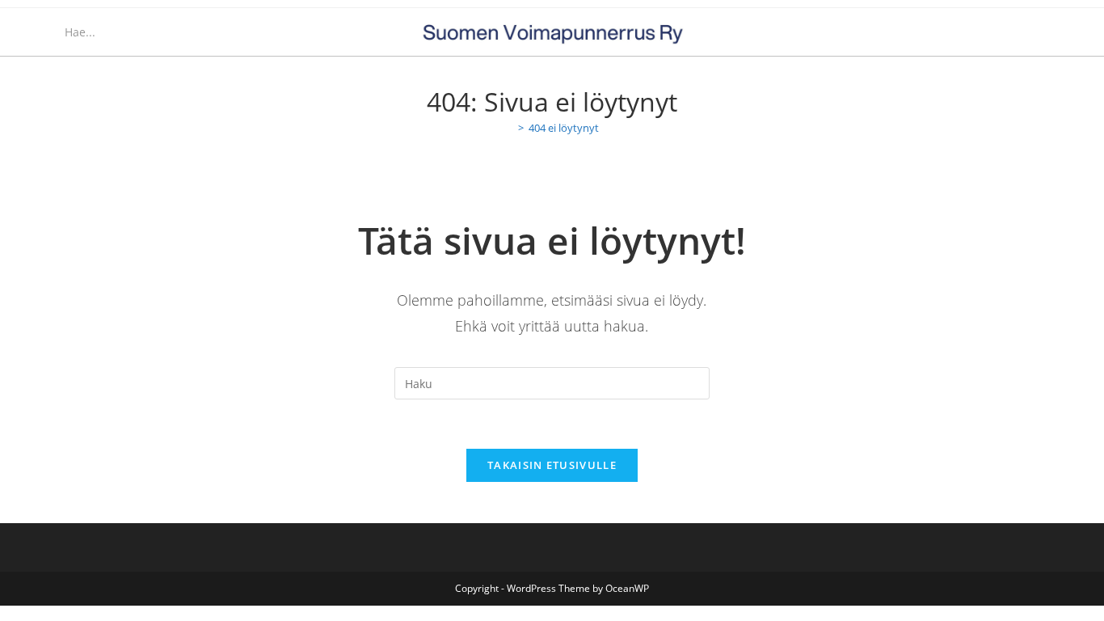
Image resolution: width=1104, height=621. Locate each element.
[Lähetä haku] (183, 32)
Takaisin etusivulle (552, 465)
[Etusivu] (509, 127)
